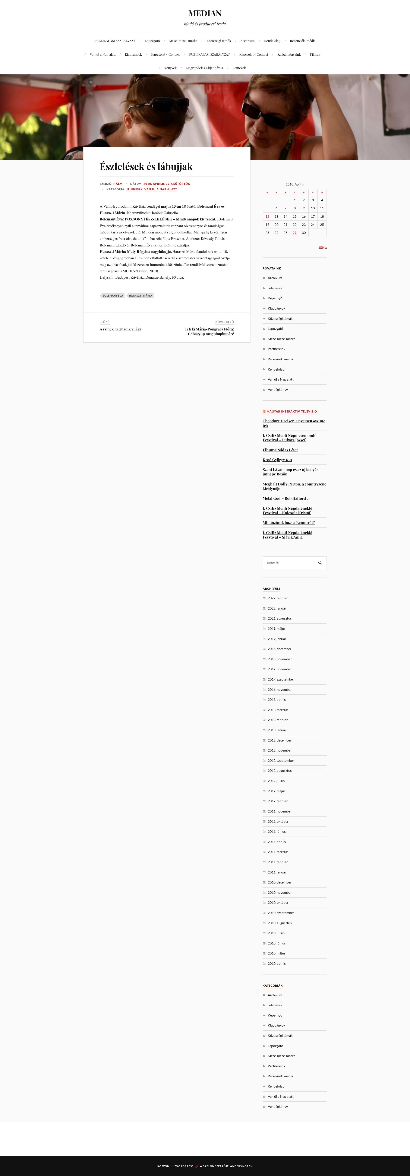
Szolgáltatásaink (289, 54)
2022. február (278, 598)
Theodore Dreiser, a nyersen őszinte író (294, 423)
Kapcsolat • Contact (165, 54)
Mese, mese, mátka (183, 40)
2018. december (279, 649)
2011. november (280, 811)
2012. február (278, 801)
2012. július (276, 781)
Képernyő (275, 298)
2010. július (276, 933)
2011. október (278, 821)
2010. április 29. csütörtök (167, 183)
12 (267, 216)
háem (118, 183)
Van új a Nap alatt (103, 54)
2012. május (277, 791)
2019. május (277, 628)
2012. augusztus (280, 770)
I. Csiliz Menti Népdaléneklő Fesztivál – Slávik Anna (287, 534)
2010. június (277, 943)
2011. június (277, 831)
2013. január (277, 730)
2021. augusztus (280, 618)
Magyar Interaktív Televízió (292, 411)
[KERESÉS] (320, 562)
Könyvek (170, 67)
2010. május (277, 953)
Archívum (247, 40)
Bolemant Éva (113, 295)
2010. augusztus (280, 923)
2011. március (278, 852)
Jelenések (134, 189)
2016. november (280, 689)
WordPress (184, 1166)
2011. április (277, 842)
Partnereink (276, 349)
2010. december (279, 882)
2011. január (277, 872)
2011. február (278, 862)
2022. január (277, 608)
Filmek (315, 54)
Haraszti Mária (140, 295)
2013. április (277, 699)
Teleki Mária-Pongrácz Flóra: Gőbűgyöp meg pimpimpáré (209, 331)
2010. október (278, 902)
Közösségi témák (219, 40)
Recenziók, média (303, 40)
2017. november (280, 669)
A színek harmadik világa (120, 329)
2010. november (280, 892)
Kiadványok (133, 54)
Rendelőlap (272, 40)
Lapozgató (152, 40)
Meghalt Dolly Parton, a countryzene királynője (294, 486)
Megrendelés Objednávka (204, 67)
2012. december (279, 740)
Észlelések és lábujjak (146, 166)
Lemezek (239, 67)
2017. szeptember (281, 679)
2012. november (280, 750)
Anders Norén (241, 1166)
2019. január (277, 639)
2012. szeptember (281, 760)
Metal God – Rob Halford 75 (286, 498)
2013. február (278, 720)
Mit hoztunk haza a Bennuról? (289, 522)
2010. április (277, 963)
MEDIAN (205, 12)
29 (295, 233)
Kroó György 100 (277, 459)
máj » (323, 247)
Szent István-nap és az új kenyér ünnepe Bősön (290, 471)
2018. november (280, 659)
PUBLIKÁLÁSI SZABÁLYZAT (115, 40)
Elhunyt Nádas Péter (280, 450)
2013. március (278, 710)
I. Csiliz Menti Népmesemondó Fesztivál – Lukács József (289, 437)
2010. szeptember (281, 913)
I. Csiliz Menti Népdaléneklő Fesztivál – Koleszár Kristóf (287, 510)
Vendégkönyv (278, 389)
